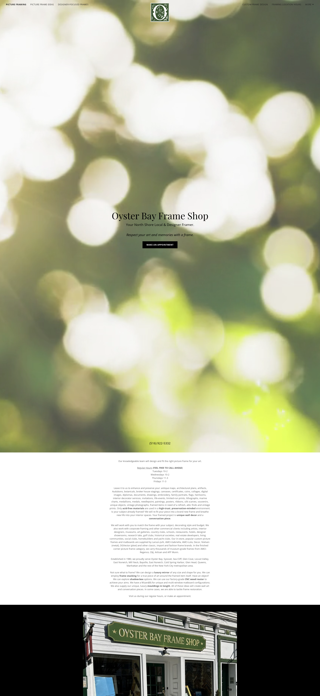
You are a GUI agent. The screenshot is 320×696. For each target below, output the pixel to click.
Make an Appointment (160, 244)
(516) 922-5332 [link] (160, 443)
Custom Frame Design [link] (255, 4)
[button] (309, 4)
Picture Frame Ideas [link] (42, 4)
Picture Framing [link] (16, 4)
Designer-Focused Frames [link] (73, 4)
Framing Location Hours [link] (286, 4)
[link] (160, 4)
